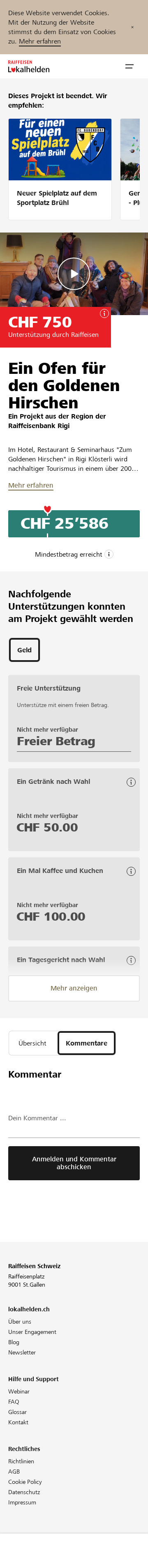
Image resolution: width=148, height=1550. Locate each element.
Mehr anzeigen (74, 988)
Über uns (19, 1321)
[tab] (24, 650)
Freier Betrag (56, 741)
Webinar (19, 1391)
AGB (14, 1471)
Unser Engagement (32, 1332)
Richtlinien (21, 1461)
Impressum (22, 1502)
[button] (129, 66)
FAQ (13, 1401)
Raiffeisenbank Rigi (38, 426)
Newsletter (22, 1352)
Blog (13, 1342)
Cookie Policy (25, 1482)
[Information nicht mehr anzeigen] (132, 27)
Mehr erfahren (40, 41)
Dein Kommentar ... (37, 1118)
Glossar (17, 1412)
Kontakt (18, 1422)
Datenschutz (24, 1492)
